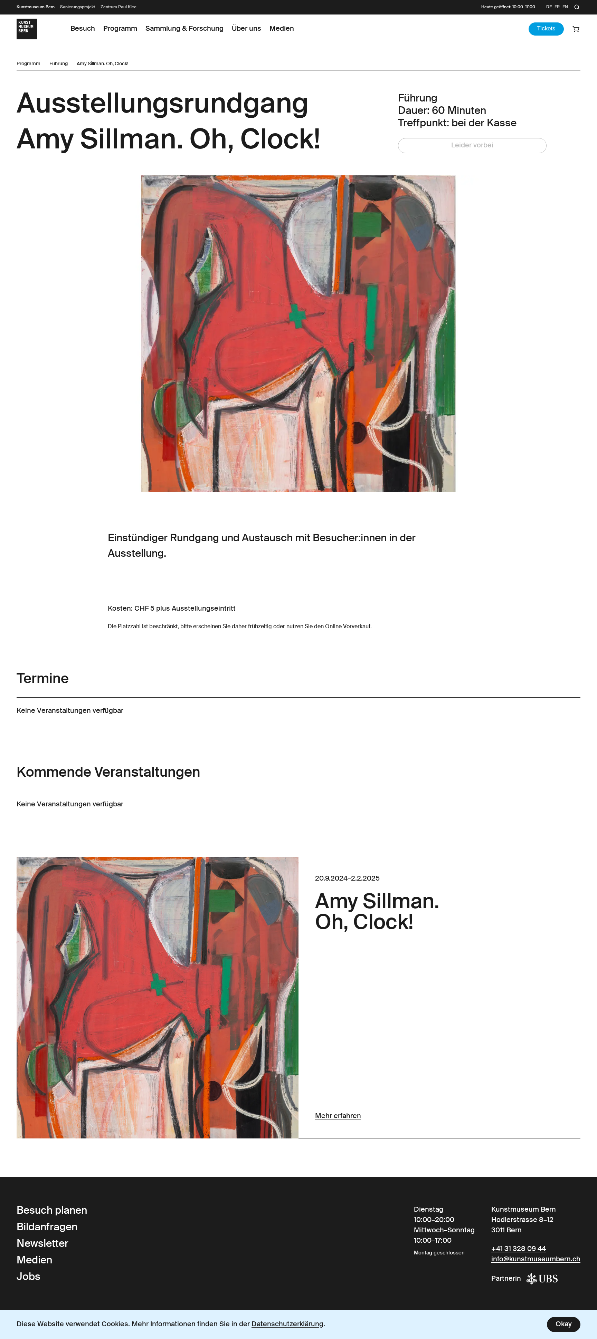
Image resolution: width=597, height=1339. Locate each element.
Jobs (28, 1277)
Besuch (82, 29)
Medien (281, 29)
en (565, 7)
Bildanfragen (47, 1227)
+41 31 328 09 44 (518, 1249)
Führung (58, 63)
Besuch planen (52, 1211)
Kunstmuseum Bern (36, 7)
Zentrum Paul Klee (118, 7)
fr (557, 7)
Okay (564, 1324)
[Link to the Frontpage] (27, 29)
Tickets (546, 29)
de (549, 7)
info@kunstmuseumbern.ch (535, 1259)
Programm (120, 29)
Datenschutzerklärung (287, 1324)
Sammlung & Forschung (184, 29)
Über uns (246, 29)
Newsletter (42, 1244)
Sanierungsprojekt (77, 7)
